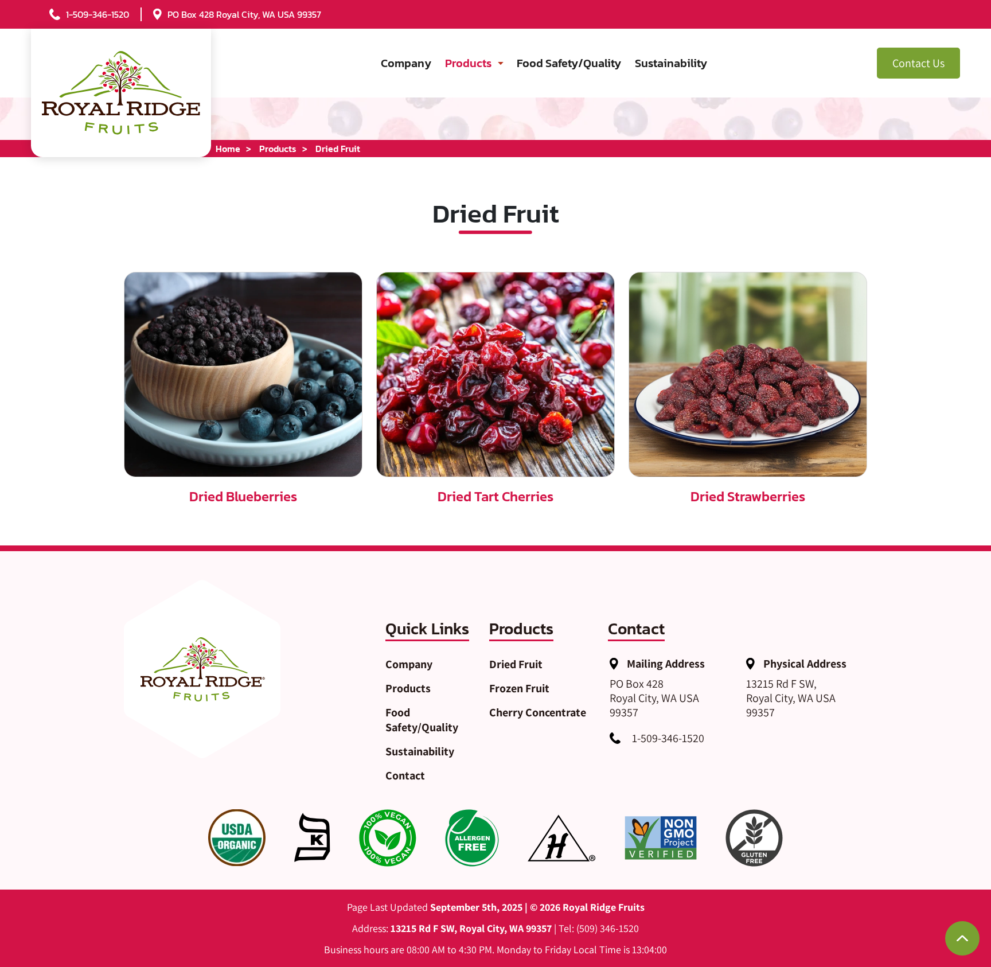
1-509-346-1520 (668, 738)
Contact (405, 775)
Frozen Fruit (519, 688)
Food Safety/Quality (569, 63)
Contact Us (918, 63)
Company (406, 63)
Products (468, 63)
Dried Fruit (516, 664)
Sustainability (671, 63)
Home (228, 148)
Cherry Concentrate (537, 712)
